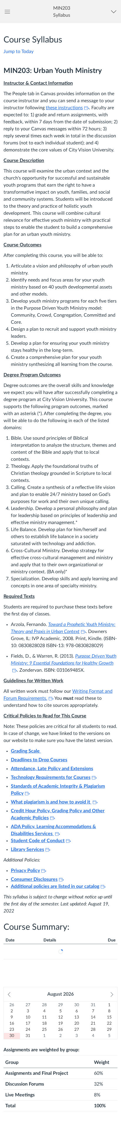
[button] (61, 11)
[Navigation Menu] (115, 11)
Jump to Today (18, 51)
